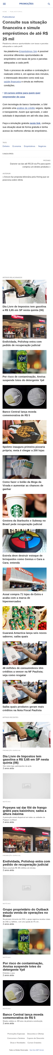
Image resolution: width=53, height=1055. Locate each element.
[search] (48, 3)
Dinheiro (6, 146)
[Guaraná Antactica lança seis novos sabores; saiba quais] (25, 618)
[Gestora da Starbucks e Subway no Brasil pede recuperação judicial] (25, 506)
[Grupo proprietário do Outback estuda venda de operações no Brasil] (26, 888)
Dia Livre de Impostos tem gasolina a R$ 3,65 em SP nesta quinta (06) (26, 759)
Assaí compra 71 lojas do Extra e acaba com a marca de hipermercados (23, 598)
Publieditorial (16, 11)
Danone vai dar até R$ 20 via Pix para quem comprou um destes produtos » (30, 165)
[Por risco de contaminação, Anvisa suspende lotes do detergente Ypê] (25, 362)
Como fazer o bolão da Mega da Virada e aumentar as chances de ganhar (23, 485)
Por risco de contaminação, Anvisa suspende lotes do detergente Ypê (23, 966)
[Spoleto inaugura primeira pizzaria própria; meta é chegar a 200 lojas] (25, 432)
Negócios (42, 146)
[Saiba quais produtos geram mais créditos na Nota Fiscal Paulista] (25, 692)
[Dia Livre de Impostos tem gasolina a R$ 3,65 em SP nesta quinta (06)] (25, 292)
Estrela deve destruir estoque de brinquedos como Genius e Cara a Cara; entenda (23, 559)
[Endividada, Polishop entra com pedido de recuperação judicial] (25, 327)
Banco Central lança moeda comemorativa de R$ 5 (23, 1016)
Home (5, 11)
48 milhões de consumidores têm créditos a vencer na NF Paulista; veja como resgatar (23, 672)
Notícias (7, 801)
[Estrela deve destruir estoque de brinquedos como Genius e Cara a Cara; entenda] (25, 541)
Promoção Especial (12, 750)
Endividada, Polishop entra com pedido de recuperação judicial (26, 863)
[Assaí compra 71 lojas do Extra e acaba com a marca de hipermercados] (25, 579)
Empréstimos (29, 146)
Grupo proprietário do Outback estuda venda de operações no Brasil (25, 912)
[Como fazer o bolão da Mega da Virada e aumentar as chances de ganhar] (25, 467)
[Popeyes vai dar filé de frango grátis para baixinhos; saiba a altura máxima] (26, 786)
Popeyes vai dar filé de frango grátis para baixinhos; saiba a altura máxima (25, 811)
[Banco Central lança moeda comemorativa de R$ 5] (25, 397)
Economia (16, 146)
